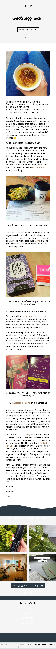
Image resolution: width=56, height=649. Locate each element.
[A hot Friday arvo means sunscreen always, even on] (13, 538)
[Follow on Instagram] (31, 6)
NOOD (21, 232)
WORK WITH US (28, 29)
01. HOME (28, 608)
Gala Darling (25, 434)
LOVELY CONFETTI (36, 647)
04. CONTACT (28, 623)
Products (32, 112)
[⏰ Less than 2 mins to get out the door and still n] (42, 538)
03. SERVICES (28, 618)
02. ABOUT (28, 613)
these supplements (31, 316)
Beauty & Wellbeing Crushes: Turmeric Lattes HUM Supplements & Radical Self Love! (27, 104)
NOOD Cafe (11, 150)
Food (9, 112)
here (34, 476)
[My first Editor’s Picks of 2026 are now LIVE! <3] (13, 567)
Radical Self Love (21, 402)
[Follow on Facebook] (25, 6)
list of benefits (38, 167)
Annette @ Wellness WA (20, 109)
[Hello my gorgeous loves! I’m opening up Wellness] (42, 567)
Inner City (19, 112)
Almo (37, 240)
